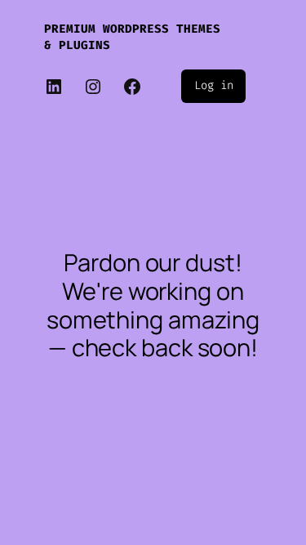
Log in (213, 85)
